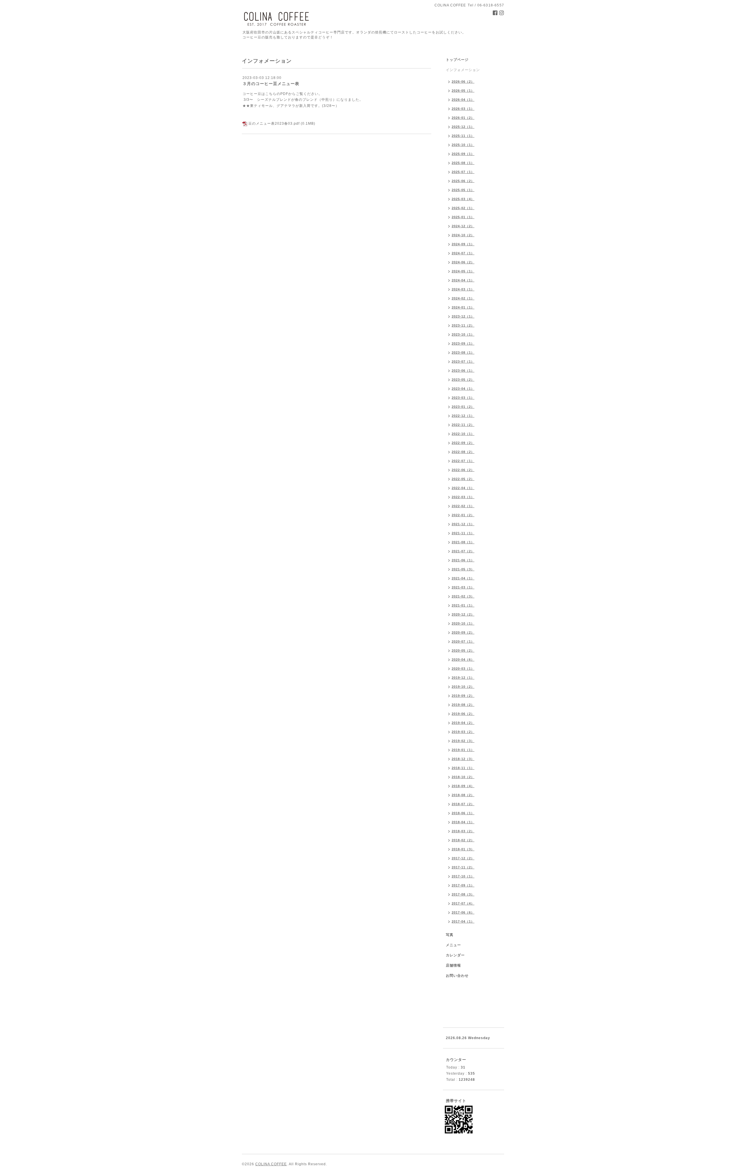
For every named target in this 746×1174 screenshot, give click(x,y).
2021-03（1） (463, 587)
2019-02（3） (463, 741)
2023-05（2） (463, 379)
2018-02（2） (463, 840)
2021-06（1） (463, 560)
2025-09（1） (463, 154)
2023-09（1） (463, 343)
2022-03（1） (463, 497)
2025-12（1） (463, 126)
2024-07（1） (463, 253)
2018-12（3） (463, 759)
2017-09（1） (463, 885)
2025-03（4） (463, 199)
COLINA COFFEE (271, 1164)
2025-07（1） (463, 172)
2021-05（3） (463, 569)
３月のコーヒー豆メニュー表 (270, 83)
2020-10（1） (463, 623)
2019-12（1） (463, 677)
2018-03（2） (463, 831)
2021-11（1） (463, 533)
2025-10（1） (463, 145)
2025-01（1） (463, 217)
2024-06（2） (463, 262)
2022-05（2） (463, 479)
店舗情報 (453, 965)
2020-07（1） (463, 641)
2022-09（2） (463, 443)
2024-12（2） (463, 226)
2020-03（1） (463, 668)
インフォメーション (463, 70)
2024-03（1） (463, 289)
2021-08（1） (463, 542)
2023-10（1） (463, 334)
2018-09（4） (463, 786)
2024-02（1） (463, 298)
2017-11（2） (463, 867)
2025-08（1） (463, 163)
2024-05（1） (463, 271)
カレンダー (455, 955)
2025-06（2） (463, 181)
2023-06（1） (463, 370)
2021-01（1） (463, 605)
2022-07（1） (463, 461)
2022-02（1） (463, 506)
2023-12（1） (463, 316)
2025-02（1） (463, 208)
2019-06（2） (463, 713)
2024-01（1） (463, 307)
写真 (449, 935)
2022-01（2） (463, 515)
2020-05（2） (463, 650)
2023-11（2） (463, 325)
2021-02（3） (463, 596)
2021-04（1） (463, 578)
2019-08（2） (463, 704)
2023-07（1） (463, 361)
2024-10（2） (463, 235)
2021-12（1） (463, 524)
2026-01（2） (463, 117)
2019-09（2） (463, 695)
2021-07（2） (463, 551)
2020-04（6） (463, 659)
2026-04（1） (463, 99)
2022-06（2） (463, 470)
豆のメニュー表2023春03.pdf (274, 123)
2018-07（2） (463, 804)
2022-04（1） (463, 488)
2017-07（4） (463, 903)
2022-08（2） (463, 452)
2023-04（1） (463, 388)
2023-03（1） (463, 397)
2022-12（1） (463, 415)
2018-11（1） (463, 768)
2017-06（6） (463, 912)
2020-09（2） (463, 632)
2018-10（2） (463, 777)
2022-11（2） (463, 424)
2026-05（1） (463, 90)
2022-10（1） (463, 434)
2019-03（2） (463, 732)
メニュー (453, 945)
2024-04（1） (463, 280)
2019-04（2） (463, 723)
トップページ (457, 60)
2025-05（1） (463, 190)
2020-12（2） (463, 614)
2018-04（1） (463, 822)
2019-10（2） (463, 686)
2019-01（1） (463, 750)
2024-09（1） (463, 244)
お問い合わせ (457, 976)
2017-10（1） (463, 876)
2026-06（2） (463, 81)
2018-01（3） (463, 849)
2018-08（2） (463, 795)
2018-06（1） (463, 813)
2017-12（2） (463, 858)
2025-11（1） (463, 136)
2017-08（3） (463, 894)
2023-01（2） (463, 406)
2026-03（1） (463, 108)
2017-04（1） (463, 921)
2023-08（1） (463, 352)
